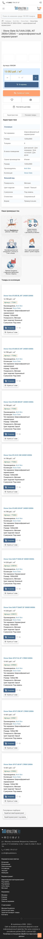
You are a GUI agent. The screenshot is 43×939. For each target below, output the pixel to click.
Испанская (5, 862)
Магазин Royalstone (8, 908)
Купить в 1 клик (23, 93)
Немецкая (5, 872)
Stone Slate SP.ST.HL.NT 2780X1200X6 (18, 658)
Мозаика (4, 895)
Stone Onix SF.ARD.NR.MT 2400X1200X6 (18, 402)
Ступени (4, 899)
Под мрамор (6, 884)
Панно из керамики (8, 901)
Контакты (5, 914)
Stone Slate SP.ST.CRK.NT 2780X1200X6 (19, 711)
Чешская (4, 870)
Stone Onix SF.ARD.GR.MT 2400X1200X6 (18, 508)
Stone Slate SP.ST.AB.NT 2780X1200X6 (18, 764)
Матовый (5, 888)
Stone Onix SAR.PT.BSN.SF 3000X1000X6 (19, 559)
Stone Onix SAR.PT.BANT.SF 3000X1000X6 (19, 607)
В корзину (23, 84)
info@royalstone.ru (9, 853)
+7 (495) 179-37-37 (10, 850)
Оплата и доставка (8, 910)
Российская (5, 868)
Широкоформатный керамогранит (13, 879)
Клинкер (4, 897)
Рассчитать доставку (23, 107)
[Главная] (3, 21)
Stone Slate (28, 173)
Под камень (5, 882)
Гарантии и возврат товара (10, 912)
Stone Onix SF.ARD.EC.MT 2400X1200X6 (18, 349)
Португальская (6, 866)
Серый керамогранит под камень (15, 817)
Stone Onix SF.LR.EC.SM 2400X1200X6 (18, 455)
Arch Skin (27, 168)
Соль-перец (5, 886)
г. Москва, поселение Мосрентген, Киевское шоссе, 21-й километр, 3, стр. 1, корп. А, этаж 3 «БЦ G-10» (21, 844)
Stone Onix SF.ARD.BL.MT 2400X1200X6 (18, 296)
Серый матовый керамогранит (14, 813)
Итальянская (6, 864)
